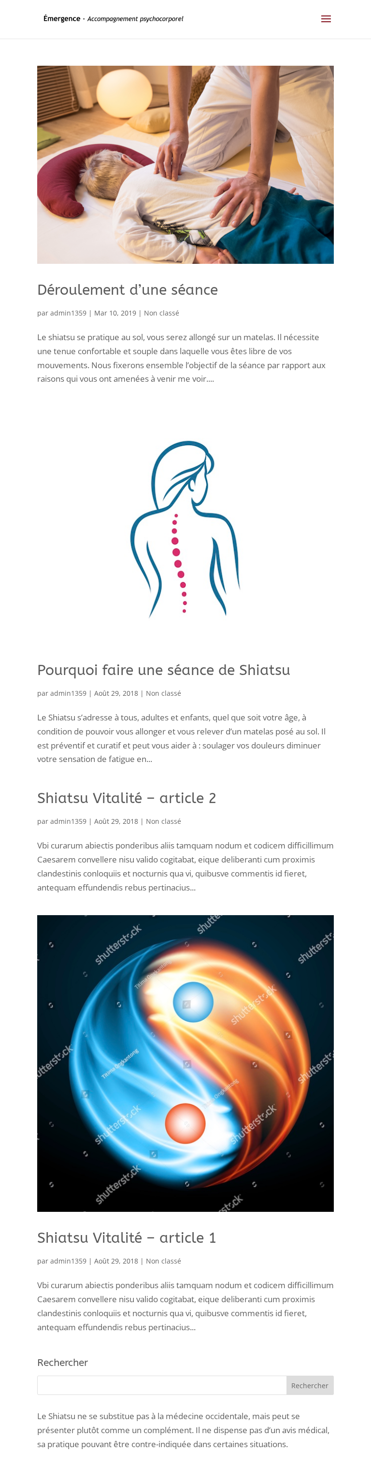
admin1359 (68, 312)
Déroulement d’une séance (127, 290)
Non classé (161, 312)
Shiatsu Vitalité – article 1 (127, 1238)
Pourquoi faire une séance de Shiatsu (163, 670)
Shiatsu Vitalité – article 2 (127, 798)
